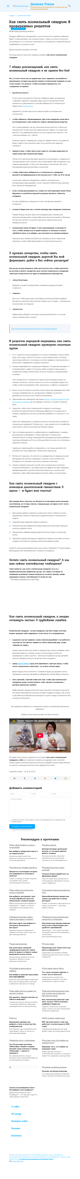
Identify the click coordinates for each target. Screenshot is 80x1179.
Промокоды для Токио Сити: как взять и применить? (56, 949)
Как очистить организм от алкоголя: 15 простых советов (34, 329)
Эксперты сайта (19, 1121)
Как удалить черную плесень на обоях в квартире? (23, 998)
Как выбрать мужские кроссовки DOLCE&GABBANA (23, 976)
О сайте (15, 1106)
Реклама (15, 1128)
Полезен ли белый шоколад (54, 1071)
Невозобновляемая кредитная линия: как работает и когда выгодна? (55, 898)
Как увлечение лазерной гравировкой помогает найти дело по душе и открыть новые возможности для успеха (23, 951)
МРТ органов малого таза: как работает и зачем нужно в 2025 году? (55, 1024)
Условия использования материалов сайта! (36, 1159)
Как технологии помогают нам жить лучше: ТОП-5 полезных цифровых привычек (55, 1002)
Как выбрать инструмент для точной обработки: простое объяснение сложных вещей (22, 898)
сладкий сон (27, 106)
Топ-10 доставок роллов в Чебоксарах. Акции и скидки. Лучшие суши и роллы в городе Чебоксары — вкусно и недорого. (23, 1048)
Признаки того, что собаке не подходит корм (55, 1048)
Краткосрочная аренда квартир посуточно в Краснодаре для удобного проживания (56, 925)
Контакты (16, 1135)
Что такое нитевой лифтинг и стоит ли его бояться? (55, 973)
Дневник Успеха (42, 4)
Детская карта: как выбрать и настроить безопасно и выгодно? (22, 925)
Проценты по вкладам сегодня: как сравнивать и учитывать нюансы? (23, 874)
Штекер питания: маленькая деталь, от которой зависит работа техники (54, 851)
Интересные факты (18, 28)
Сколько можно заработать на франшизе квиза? (55, 875)
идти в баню (23, 664)
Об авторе (16, 1113)
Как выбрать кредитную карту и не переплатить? (23, 852)
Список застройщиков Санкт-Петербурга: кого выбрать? (22, 1089)
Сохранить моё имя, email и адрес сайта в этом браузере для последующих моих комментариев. (38, 820)
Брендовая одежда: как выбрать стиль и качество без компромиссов (22, 1024)
